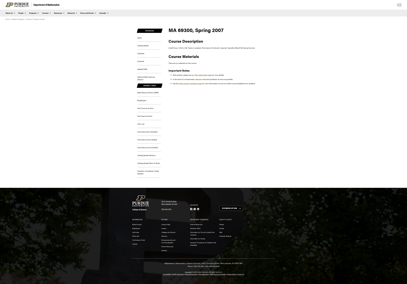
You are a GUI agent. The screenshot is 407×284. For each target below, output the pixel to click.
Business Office (195, 228)
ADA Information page (203, 75)
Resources (58, 13)
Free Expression (204, 274)
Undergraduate (142, 45)
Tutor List (140, 124)
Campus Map (165, 224)
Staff (220, 232)
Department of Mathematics (46, 4)
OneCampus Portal (138, 240)
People (21, 13)
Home (7, 19)
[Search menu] (398, 4)
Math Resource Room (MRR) (148, 92)
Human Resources (167, 246)
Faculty (221, 228)
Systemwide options (229, 208)
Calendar (102, 13)
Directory (164, 236)
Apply (139, 37)
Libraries (164, 250)
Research (71, 13)
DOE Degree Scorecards (218, 274)
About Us (9, 13)
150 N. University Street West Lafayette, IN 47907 (169, 202)
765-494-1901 (166, 209)
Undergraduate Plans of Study (148, 163)
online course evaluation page (190, 83)
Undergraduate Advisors (146, 155)
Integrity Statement (191, 274)
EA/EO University (178, 274)
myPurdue (135, 232)
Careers (163, 228)
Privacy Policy (231, 274)
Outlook (134, 244)
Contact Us (240, 274)
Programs (33, 13)
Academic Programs (17, 19)
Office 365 (135, 236)
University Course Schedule (147, 147)
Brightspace (141, 100)
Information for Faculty (197, 239)
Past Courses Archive (145, 108)
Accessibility (167, 274)
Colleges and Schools (168, 232)
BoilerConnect (136, 224)
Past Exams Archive (144, 116)
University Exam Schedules (147, 132)
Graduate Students (225, 236)
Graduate (140, 53)
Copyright (188, 272)
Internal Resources (196, 224)
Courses (45, 13)
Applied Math (142, 69)
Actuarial (140, 61)
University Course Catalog (147, 139)
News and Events (87, 13)
